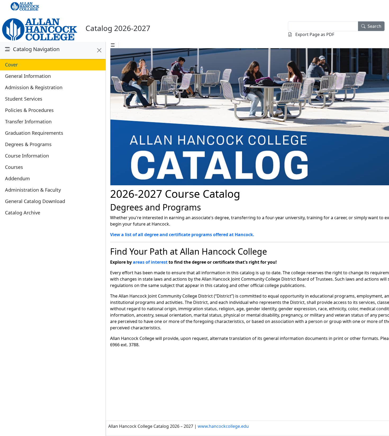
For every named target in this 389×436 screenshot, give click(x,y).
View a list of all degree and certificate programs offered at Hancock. (182, 234)
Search (374, 26)
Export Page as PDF (314, 34)
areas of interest (150, 262)
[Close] (99, 50)
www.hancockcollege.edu (223, 426)
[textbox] (323, 26)
